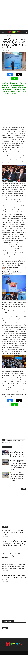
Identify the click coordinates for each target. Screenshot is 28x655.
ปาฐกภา (14, 440)
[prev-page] (3, 484)
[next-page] (5, 484)
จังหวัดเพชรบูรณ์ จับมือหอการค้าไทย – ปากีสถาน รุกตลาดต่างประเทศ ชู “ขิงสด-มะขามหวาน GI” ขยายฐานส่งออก (17, 476)
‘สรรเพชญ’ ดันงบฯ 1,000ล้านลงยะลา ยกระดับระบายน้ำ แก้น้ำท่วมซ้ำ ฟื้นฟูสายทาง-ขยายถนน (14, 532)
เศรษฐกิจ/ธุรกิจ (9, 35)
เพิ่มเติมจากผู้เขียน (17, 446)
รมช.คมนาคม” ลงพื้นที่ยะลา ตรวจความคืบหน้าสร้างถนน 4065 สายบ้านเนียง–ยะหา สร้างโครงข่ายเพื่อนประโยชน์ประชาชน (14, 566)
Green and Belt (9, 440)
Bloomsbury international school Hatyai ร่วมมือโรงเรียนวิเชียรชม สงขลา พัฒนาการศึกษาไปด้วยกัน (14, 577)
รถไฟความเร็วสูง (21, 440)
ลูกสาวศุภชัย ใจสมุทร (6, 442)
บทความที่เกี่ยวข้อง (6, 446)
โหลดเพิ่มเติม (13, 585)
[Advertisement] (14, 15)
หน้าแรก (3, 35)
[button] (2, 32)
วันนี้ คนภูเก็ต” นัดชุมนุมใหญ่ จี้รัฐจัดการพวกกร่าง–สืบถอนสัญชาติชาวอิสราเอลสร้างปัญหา (13, 556)
